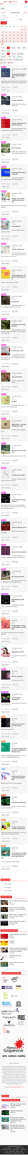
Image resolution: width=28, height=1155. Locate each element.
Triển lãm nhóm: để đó (17, 350)
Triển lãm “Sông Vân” (17, 100)
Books (17, 1151)
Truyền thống (23, 1149)
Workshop (11, 62)
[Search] (26, 2)
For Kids (20, 56)
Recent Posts (11, 1151)
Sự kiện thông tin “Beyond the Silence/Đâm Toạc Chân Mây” (19, 627)
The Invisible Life (16, 226)
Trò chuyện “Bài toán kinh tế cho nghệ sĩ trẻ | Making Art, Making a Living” (19, 750)
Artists (21, 1151)
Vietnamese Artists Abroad (9, 930)
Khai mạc (14, 53)
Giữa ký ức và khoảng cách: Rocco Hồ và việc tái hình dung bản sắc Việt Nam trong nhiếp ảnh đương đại (18, 950)
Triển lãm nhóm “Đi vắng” (18, 475)
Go (20, 19)
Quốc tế (3, 50)
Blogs (23, 1152)
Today (3, 23)
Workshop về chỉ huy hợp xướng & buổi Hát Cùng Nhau (18, 778)
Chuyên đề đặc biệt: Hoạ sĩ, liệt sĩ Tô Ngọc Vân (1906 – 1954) (19, 76)
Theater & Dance (18, 59)
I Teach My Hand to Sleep (15, 955)
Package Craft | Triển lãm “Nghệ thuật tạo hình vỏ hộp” (18, 200)
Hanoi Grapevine (7, 1148)
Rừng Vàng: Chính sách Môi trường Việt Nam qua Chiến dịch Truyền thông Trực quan (17, 1119)
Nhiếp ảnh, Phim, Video (6, 1149)
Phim (14, 56)
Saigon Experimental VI (18, 652)
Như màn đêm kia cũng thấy (19, 552)
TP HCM (24, 47)
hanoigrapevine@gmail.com (16, 1087)
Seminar (3, 59)
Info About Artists (17, 1152)
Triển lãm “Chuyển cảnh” (18, 249)
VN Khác (13, 47)
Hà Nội (18, 47)
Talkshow (10, 59)
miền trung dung (16, 148)
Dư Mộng (14, 401)
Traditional (4, 62)
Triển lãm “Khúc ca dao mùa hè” (16, 962)
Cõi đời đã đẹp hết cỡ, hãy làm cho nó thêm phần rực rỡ (19, 277)
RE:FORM (11, 941)
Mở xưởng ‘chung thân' (18, 576)
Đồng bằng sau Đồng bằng (19, 802)
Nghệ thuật (21, 53)
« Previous (3, 12)
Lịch (13, 1148)
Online (8, 50)
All (8, 47)
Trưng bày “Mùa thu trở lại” (19, 527)
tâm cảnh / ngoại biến (17, 676)
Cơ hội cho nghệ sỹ (8, 1152)
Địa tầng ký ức (15, 301)
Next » (25, 12)
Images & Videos (6, 897)
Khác (9, 56)
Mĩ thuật (17, 1148)
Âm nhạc (4, 56)
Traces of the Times (17, 377)
